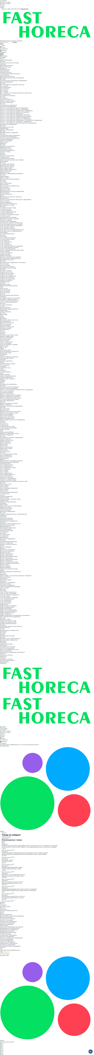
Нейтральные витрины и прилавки (9, 218)
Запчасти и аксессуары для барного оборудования (14, 108)
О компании (3, 0)
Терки (1, 373)
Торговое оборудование (6, 940)
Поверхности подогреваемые (8, 478)
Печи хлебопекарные (5, 529)
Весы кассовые (4, 86)
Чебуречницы (3, 310)
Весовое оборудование (6, 82)
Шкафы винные (4, 604)
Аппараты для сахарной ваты (8, 276)
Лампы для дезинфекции (6, 414)
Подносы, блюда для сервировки (9, 357)
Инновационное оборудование (8, 124)
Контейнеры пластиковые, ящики (9, 335)
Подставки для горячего (6, 358)
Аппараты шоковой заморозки (8, 544)
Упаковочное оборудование (7, 511)
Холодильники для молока (7, 158)
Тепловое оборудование (6, 434)
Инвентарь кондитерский (7, 326)
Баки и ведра (3, 314)
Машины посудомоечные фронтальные (10, 398)
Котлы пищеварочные (6, 455)
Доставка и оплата (5, 2)
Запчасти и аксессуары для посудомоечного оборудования (16, 389)
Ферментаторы (4, 537)
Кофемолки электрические (7, 146)
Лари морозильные (5, 577)
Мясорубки (3, 641)
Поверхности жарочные (6, 477)
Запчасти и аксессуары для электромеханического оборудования (18, 123)
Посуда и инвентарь (5, 311)
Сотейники (3, 370)
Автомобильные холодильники (8, 541)
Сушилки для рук (4, 429)
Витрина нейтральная (6, 194)
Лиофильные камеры (5, 579)
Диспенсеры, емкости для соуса (9, 320)
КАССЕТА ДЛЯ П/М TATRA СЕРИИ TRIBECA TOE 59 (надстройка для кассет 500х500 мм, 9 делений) (29, 847)
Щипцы (2, 382)
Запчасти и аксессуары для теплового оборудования (14, 117)
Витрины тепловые (5, 441)
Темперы (2, 153)
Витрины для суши (5, 552)
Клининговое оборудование (7, 923)
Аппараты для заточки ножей (8, 620)
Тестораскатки (4, 536)
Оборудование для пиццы (7, 259)
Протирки (2, 653)
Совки (1, 369)
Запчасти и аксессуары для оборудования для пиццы (14, 114)
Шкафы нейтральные (5, 255)
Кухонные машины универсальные (9, 630)
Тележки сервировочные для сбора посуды (12, 250)
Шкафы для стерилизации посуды (9, 433)
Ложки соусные (4, 340)
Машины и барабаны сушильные (9, 403)
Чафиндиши (3, 503)
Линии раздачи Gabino (6, 168)
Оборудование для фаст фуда (8, 268)
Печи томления (4, 470)
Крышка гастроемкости (6, 99)
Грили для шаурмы (5, 289)
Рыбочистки (3, 656)
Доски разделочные (5, 321)
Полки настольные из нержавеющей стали (12, 229)
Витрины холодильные (6, 560)
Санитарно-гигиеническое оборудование (11, 406)
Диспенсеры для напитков (7, 164)
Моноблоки (3, 581)
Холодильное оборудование (7, 538)
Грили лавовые (4, 486)
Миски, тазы (3, 347)
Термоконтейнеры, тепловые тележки (10, 499)
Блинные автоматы (5, 284)
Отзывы (2, 6)
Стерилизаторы (4, 425)
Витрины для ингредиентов (7, 549)
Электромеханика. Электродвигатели (10, 258)
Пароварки (3, 296)
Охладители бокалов (5, 72)
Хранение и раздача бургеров (8, 501)
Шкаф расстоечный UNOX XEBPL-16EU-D (13, 876)
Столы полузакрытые (6, 244)
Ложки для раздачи (5, 339)
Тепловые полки (4, 497)
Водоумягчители (4, 410)
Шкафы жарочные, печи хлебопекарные (11, 506)
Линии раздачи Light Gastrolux (8, 169)
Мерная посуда (4, 346)
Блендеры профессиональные (8, 623)
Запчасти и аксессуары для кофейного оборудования (15, 112)
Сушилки (2, 495)
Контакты (2, 4)
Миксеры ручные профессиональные (10, 638)
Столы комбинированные (7, 599)
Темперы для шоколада (6, 530)
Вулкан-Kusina (4, 444)
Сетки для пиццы (4, 365)
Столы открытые (4, 243)
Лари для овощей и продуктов (8, 203)
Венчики (2, 317)
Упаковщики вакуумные (6, 519)
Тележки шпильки (5, 251)
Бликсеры (2, 625)
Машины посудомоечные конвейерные (10, 395)
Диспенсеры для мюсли (6, 65)
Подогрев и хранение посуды (8, 480)
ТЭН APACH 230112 (7, 861)
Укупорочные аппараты (6, 518)
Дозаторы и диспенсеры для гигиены (10, 411)
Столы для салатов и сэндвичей (9, 597)
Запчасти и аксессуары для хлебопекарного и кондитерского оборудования (21, 120)
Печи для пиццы (4, 264)
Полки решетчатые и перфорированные (11, 231)
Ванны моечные (4, 184)
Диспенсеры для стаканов (7, 165)
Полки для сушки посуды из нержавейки (11, 225)
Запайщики (3, 515)
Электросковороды (5, 510)
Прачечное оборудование (7, 400)
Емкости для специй (5, 324)
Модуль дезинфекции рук (7, 418)
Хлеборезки (3, 663)
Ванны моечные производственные (9, 179)
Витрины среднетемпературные (8, 559)
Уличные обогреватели (6, 253)
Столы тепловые (4, 493)
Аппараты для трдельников (7, 279)
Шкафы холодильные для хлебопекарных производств (15, 615)
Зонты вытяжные (4, 201)
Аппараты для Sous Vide (6, 440)
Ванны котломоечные (6, 183)
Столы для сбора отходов (7, 239)
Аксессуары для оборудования (8, 105)
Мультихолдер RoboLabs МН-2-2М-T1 (12, 883)
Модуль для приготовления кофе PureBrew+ (12, 160)
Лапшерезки (3, 631)
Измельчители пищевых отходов (9, 413)
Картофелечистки (5, 627)
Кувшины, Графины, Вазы (7, 336)
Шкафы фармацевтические (7, 612)
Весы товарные (4, 91)
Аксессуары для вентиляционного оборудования (13, 80)
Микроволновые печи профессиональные (11, 460)
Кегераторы (3, 68)
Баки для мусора (4, 408)
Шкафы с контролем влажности (8, 611)
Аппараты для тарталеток (7, 277)
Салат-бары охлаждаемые (7, 585)
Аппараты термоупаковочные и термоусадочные (13, 514)
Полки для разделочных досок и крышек (11, 224)
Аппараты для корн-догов (7, 273)
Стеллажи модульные (6, 210)
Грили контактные (5, 291)
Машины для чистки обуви (7, 417)
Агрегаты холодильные (6, 543)
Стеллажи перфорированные (8, 212)
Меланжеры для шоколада (7, 525)
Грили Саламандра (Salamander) (9, 488)
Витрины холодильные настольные (9, 563)
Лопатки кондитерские (6, 341)
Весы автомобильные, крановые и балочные (12, 84)
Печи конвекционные (6, 466)
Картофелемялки (4, 329)
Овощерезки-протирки (6, 644)
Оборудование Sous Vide (6, 127)
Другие (2, 195)
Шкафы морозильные (6, 608)
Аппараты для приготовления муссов (10, 523)
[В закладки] (14, 850)
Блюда (2, 315)
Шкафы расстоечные (5, 507)
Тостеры (2, 306)
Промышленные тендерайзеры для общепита (12, 652)
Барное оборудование (6, 60)
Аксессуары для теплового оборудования (11, 437)
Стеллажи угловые (5, 216)
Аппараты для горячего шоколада (9, 62)
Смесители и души (5, 188)
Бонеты (2, 545)
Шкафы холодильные (5, 614)
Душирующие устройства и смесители (10, 196)
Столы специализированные (8, 238)
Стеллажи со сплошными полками (9, 214)
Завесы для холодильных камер (9, 568)
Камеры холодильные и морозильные (10, 571)
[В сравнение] (12, 850)
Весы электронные (5, 94)
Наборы (2, 348)
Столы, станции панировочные (8, 302)
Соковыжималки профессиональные (10, 73)
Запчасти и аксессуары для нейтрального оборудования (15, 199)
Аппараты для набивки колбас (8, 622)
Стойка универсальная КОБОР (8, 428)
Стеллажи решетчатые (6, 213)
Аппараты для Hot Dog (6, 272)
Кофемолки (3, 143)
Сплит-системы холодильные (8, 593)
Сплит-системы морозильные (8, 592)
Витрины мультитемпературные (8, 556)
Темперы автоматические (7, 155)
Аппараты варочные (5, 439)
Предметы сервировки (6, 361)
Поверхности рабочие (6, 220)
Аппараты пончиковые (6, 280)
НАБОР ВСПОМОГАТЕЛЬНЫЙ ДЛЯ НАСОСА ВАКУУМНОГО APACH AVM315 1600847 (24, 854)
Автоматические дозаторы (7, 150)
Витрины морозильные (6, 555)
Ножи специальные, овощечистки (9, 351)
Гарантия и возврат (5, 3)
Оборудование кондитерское (8, 527)
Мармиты (2, 459)
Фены (1, 430)
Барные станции (4, 177)
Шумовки (2, 381)
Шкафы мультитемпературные (8, 610)
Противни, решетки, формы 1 (8, 101)
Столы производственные (7, 233)
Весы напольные (4, 88)
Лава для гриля (4, 491)
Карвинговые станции (6, 448)
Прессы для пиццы (5, 265)
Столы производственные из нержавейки (11, 246)
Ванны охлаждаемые (5, 547)
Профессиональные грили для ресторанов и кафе (13, 481)
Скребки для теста (5, 367)
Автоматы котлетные (6, 270)
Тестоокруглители (5, 534)
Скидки (2, 7)
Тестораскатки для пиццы (7, 266)
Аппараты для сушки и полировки (9, 387)
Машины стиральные (5, 404)
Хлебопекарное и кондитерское (8, 521)
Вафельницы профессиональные (9, 285)
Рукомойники (3, 232)
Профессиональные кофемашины (9, 132)
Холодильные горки (5, 603)
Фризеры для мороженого (7, 76)
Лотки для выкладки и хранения (9, 344)
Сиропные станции (5, 151)
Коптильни (3, 452)
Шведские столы (4, 172)
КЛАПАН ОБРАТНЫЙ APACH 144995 (11, 868)
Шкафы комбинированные (7, 607)
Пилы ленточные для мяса (7, 648)
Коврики (2, 333)
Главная (4, 833)
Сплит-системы (4, 588)
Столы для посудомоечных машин (9, 399)
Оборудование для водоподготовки (10, 928)
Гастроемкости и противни (7, 95)
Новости (2, 733)
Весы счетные (4, 90)
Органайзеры (3, 354)
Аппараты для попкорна (6, 274)
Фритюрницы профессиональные (9, 309)
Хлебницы (2, 380)
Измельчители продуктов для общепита (11, 626)
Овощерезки (3, 642)
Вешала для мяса (4, 192)
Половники (3, 359)
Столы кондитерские (6, 242)
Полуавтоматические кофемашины (9, 138)
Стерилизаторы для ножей (7, 426)
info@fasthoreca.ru (15, 744)
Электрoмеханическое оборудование (10, 616)
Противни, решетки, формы (7, 363)
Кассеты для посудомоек (7, 391)
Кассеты (2, 331)
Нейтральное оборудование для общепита (11, 173)
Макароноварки (4, 458)
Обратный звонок (24, 9)
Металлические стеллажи (7, 205)
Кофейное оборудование (6, 129)
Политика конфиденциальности (8, 910)
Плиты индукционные (6, 473)
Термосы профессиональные (8, 376)
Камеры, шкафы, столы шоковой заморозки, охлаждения (15, 575)
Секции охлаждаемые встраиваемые (10, 586)
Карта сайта (3, 909)
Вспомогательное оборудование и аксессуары (13, 262)
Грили (1, 287)
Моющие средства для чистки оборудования (12, 419)
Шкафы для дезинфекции (7, 432)
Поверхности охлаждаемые (7, 582)
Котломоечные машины (6, 392)
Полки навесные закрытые (7, 227)
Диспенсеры (3, 318)
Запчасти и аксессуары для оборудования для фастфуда (15, 116)
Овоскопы (3, 421)
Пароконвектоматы (5, 463)
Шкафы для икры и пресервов (8, 605)
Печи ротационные (5, 469)
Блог (1, 948)
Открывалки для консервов (7, 646)
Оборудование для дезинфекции (9, 929)
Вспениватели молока (6, 149)
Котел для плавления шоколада (8, 454)
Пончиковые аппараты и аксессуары (10, 298)
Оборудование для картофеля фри (9, 462)
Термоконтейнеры (5, 374)
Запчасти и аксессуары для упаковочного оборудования (15, 119)
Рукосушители (4, 424)
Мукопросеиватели (5, 526)
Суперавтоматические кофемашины (10, 135)
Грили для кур (4, 288)
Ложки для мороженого (6, 337)
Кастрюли (2, 332)
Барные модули (4, 176)
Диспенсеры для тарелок (7, 166)
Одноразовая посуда (5, 352)
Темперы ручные (4, 157)
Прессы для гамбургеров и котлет (9, 649)
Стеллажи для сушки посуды (8, 207)
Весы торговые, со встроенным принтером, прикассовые (16, 93)
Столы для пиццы (5, 596)
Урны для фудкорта (5, 307)
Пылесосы (3, 422)
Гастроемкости (4, 98)
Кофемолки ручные (5, 147)
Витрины (2, 548)
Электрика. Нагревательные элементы (10, 257)
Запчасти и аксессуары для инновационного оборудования (16, 110)
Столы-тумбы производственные (9, 247)
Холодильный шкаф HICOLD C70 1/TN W (13, 897)
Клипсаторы (3, 517)
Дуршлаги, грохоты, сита (7, 322)
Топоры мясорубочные (6, 377)
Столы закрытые (4, 240)
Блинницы (3, 283)
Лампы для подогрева (6, 456)
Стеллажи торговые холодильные (9, 594)
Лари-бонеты (3, 578)
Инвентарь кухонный (5, 328)
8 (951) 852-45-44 (16, 9)
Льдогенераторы (4, 71)
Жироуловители (4, 198)
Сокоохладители (4, 75)
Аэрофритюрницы (5, 281)
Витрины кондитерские (6, 553)
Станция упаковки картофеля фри (9, 300)
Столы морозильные (5, 600)
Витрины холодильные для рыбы (9, 562)
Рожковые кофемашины (6, 139)
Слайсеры (3, 657)
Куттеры (2, 629)
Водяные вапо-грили (5, 484)
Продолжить (5, 838)
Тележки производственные (7, 248)
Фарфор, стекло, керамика (7, 378)
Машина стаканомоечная (7, 393)
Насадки (2, 634)
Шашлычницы (3, 504)
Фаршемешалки (4, 661)
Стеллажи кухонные (5, 209)
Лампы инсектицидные (6, 415)
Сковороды (3, 366)
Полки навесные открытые (7, 228)
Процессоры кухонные (6, 655)
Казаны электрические (6, 447)
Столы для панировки (6, 305)
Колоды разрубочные (6, 202)
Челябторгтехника (5, 254)
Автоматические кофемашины (8, 136)
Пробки (2, 362)
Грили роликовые (5, 292)
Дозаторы (2, 294)
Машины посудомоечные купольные (10, 396)
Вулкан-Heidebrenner (5, 443)
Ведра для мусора (5, 190)
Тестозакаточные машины (7, 660)
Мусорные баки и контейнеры (8, 217)
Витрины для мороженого (7, 551)
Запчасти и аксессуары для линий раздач (11, 113)
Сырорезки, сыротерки (6, 659)
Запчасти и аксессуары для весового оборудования (14, 109)
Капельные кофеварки (6, 140)
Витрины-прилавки (5, 566)
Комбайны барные (5, 69)
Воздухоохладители (5, 567)
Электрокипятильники (6, 508)
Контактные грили (5, 451)
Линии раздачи (4, 161)
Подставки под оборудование (8, 221)
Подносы (2, 355)
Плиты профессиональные (7, 474)
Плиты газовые (4, 471)
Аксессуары (3, 181)
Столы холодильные (5, 601)
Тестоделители (4, 532)
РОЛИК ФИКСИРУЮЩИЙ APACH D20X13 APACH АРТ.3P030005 (19, 890)
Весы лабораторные (5, 87)
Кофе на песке (4, 142)
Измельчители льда (5, 67)
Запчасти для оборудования (7, 106)
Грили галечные (4, 485)
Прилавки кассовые (5, 584)
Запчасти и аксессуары (6, 102)
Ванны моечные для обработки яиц (9, 186)
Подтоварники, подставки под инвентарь (11, 222)
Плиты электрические (6, 475)
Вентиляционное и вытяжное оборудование (12, 78)
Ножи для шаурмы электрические (9, 295)
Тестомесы (3, 533)
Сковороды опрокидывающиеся (9, 492)
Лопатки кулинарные (5, 343)
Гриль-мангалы (4, 489)
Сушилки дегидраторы (6, 496)
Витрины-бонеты (4, 564)
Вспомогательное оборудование (9, 388)
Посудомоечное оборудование (8, 384)
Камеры (2, 570)
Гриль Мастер (4, 445)
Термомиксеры (4, 128)
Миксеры (2, 637)
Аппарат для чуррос (5, 619)
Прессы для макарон (5, 651)
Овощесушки (3, 645)
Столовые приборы (5, 372)
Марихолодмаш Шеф (5, 171)
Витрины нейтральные (6, 558)
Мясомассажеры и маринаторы (8, 640)
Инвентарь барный (5, 325)
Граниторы (3, 64)
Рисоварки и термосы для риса (8, 299)
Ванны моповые (4, 187)
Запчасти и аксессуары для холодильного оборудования (15, 121)
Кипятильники (4, 450)
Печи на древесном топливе (7, 467)
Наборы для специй (5, 350)
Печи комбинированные (6, 465)
